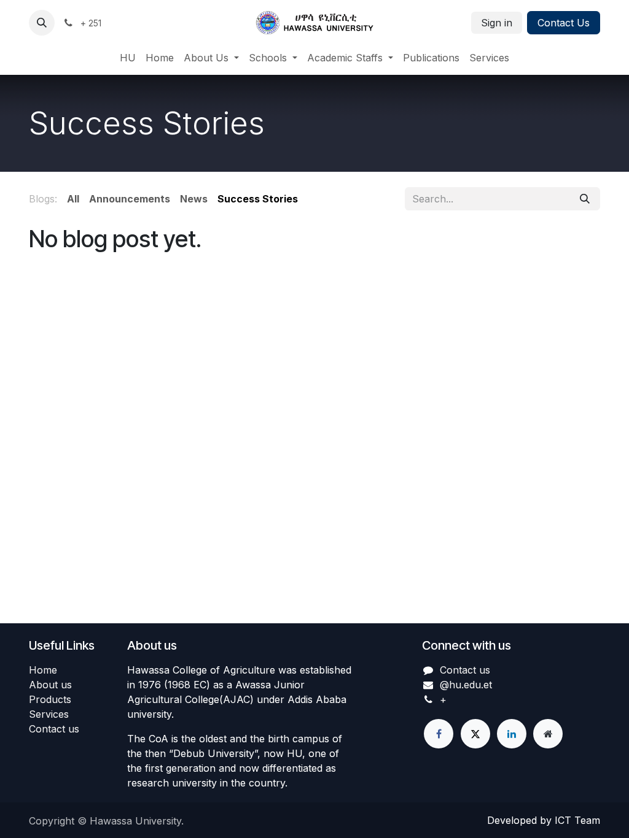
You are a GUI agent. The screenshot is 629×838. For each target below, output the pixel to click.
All (73, 199)
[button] (42, 23)
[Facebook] (438, 733)
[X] (475, 733)
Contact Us (563, 23)
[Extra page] (548, 733)
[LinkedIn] (511, 733)
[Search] (584, 198)
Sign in (496, 23)
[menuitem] (128, 57)
